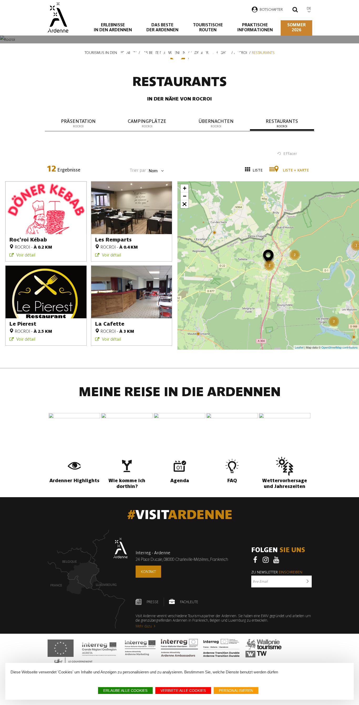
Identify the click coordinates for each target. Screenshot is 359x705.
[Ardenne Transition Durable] (221, 648)
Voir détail (25, 255)
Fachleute (189, 602)
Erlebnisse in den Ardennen (113, 27)
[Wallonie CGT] (263, 648)
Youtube (276, 559)
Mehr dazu (144, 626)
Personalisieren (236, 690)
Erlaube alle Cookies (125, 690)
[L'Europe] (61, 648)
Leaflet (299, 347)
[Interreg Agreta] (99, 648)
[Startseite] (58, 17)
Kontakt (148, 572)
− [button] (184, 196)
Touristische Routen (208, 27)
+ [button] (184, 188)
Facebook (255, 559)
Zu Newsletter (276, 572)
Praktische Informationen (255, 27)
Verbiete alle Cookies (183, 690)
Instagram (266, 559)
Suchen (295, 10)
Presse (152, 602)
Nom (153, 170)
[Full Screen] (184, 204)
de (309, 8)
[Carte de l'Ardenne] (88, 579)
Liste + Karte (295, 170)
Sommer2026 (296, 27)
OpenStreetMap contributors (339, 347)
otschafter (272, 9)
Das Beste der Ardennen (162, 27)
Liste (257, 170)
